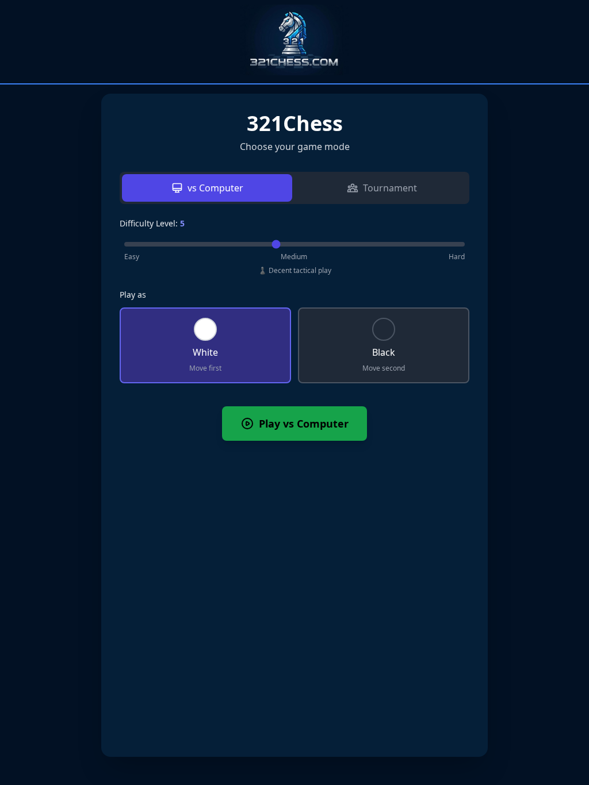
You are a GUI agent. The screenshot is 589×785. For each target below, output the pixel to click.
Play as (133, 294)
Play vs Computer (304, 423)
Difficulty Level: (152, 223)
